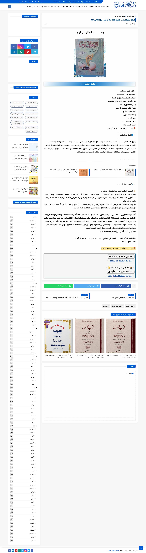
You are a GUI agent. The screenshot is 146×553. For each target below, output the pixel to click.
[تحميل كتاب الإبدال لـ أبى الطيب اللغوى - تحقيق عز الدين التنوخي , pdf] (121, 335)
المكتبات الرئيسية (89, 6)
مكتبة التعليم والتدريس (43, 6)
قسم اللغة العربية (120, 16)
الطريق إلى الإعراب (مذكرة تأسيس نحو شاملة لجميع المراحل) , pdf (21, 169)
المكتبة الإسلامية (78, 6)
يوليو (32, 224)
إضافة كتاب (55, 2)
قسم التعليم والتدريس (17, 117)
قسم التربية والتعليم (31, 117)
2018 (33, 516)
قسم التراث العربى (17, 114)
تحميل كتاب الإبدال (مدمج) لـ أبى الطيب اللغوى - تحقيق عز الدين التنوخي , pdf (90, 356)
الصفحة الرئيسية (97, 2)
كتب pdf (105, 306)
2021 (33, 387)
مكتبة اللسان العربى (113, 550)
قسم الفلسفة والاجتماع (17, 122)
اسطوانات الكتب (17, 102)
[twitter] (38, 1)
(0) (44, 24)
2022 (33, 356)
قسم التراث (32, 114)
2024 (33, 283)
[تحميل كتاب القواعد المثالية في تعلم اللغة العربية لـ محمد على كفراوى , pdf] (58, 335)
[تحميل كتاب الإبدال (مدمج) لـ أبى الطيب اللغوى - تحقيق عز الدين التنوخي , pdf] (89, 335)
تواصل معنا (62, 2)
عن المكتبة (74, 2)
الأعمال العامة (31, 6)
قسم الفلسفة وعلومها (31, 127)
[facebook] (42, 1)
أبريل (32, 234)
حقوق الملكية (81, 2)
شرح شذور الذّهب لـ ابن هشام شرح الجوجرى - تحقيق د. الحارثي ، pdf (19, 181)
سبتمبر (32, 297)
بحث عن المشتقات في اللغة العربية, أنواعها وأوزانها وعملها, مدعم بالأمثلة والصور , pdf (20, 147)
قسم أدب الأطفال (17, 106)
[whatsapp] (26, 1)
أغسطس (31, 220)
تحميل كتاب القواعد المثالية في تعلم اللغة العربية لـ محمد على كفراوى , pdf (58, 356)
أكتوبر (32, 293)
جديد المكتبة (89, 2)
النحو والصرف (130, 16)
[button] (116, 286)
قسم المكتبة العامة (31, 131)
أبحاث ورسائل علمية (31, 102)
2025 (33, 248)
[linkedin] (23, 1)
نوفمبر (32, 290)
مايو (32, 231)
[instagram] (35, 1)
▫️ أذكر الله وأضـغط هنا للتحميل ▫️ (120, 261)
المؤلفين (97, 6)
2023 (33, 328)
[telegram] (32, 1)
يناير (33, 245)
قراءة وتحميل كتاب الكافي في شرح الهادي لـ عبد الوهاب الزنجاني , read (63, 171)
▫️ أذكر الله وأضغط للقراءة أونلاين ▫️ (119, 276)
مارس (32, 238)
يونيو (32, 227)
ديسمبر (32, 252)
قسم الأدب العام (31, 110)
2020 (33, 426)
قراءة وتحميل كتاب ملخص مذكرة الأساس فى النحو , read (108, 171)
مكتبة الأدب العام (55, 6)
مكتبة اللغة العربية (67, 6)
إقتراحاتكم (68, 2)
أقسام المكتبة (105, 6)
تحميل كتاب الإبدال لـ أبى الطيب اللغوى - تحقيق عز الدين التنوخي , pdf (121, 356)
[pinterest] (29, 1)
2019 (33, 471)
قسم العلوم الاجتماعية (31, 121)
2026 (33, 217)
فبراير (32, 241)
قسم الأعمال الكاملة (17, 110)
